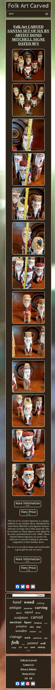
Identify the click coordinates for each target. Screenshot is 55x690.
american (37, 638)
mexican (15, 622)
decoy (38, 613)
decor (28, 650)
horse (23, 644)
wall (43, 643)
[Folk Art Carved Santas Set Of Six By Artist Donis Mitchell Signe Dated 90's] (28, 65)
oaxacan (28, 608)
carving (41, 607)
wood (29, 602)
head (45, 623)
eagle (45, 638)
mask (27, 637)
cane (32, 647)
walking (40, 603)
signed (28, 612)
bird (26, 648)
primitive (21, 626)
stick (32, 627)
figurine (19, 613)
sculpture (21, 617)
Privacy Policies (28, 669)
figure (27, 622)
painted (32, 643)
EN (26, 678)
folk (15, 642)
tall (20, 647)
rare (40, 632)
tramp (14, 648)
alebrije (41, 647)
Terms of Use (28, 674)
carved (37, 617)
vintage (15, 636)
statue (33, 631)
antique (15, 607)
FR (30, 678)
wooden (21, 631)
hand (17, 602)
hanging (38, 623)
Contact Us (28, 665)
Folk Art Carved (28, 660)
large (38, 627)
